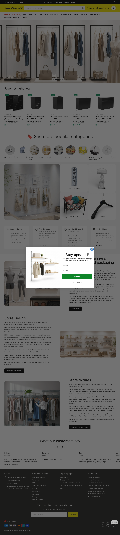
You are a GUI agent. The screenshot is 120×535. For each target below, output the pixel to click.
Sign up (77, 276)
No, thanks (77, 282)
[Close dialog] (92, 249)
